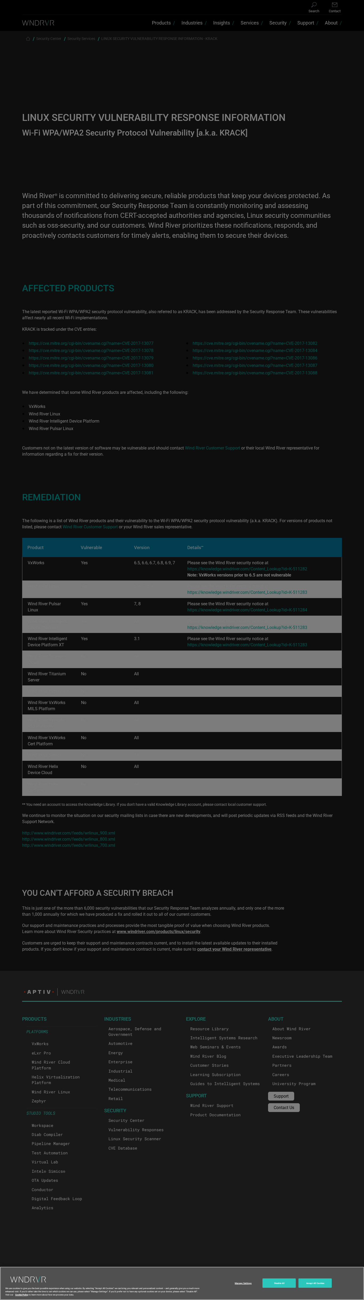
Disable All (279, 1283)
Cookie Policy (21, 1294)
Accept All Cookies (315, 1283)
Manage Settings (243, 1283)
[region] (182, 1283)
